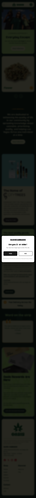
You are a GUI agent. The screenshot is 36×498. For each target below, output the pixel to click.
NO (25, 253)
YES (10, 253)
